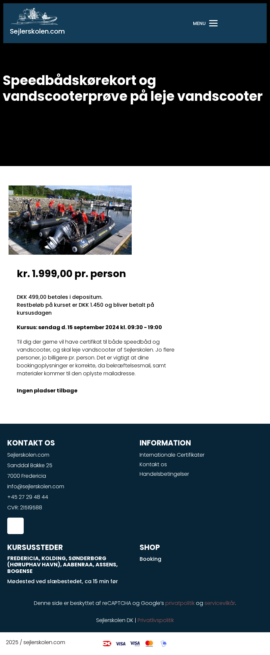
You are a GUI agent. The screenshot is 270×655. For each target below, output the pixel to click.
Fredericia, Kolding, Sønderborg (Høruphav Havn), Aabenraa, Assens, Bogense (62, 565)
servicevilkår (219, 603)
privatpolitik (180, 603)
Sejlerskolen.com (37, 31)
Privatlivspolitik (156, 620)
